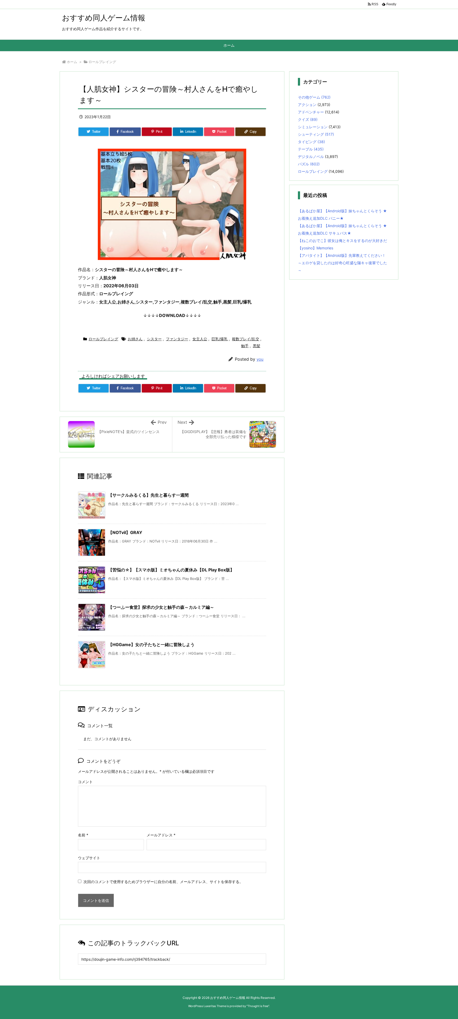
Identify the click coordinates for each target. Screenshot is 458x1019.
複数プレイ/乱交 (245, 339)
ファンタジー (177, 339)
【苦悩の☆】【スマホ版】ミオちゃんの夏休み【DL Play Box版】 (171, 569)
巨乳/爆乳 (220, 339)
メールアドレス (161, 835)
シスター (154, 339)
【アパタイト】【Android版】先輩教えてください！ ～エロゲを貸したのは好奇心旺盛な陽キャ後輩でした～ (342, 262)
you (260, 359)
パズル (309, 164)
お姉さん (135, 339)
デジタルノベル (311, 156)
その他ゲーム (314, 97)
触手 (245, 345)
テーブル (311, 149)
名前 (83, 835)
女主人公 (199, 339)
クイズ (308, 119)
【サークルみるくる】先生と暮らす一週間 (148, 495)
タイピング (311, 141)
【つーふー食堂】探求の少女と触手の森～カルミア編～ (161, 607)
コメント (85, 781)
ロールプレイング (102, 62)
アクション (307, 104)
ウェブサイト (89, 857)
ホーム (72, 62)
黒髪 (256, 345)
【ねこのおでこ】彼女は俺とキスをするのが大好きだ (342, 240)
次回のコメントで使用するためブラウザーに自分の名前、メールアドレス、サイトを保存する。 (163, 881)
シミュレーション (313, 127)
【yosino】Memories (315, 248)
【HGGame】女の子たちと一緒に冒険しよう (151, 644)
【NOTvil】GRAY (125, 532)
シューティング (316, 134)
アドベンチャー (311, 112)
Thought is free (258, 1006)
